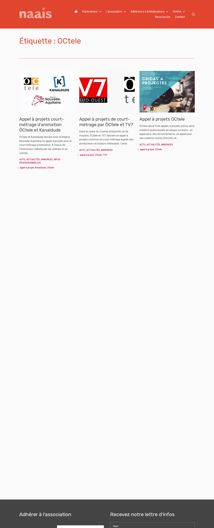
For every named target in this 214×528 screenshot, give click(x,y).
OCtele (50, 167)
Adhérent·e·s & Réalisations (147, 11)
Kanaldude (40, 167)
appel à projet (27, 167)
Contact (180, 17)
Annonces (47, 159)
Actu (22, 159)
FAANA (177, 11)
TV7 (105, 155)
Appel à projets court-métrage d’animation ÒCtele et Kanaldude (41, 125)
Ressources (162, 17)
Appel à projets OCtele (162, 119)
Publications (90, 11)
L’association (114, 11)
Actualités (33, 159)
